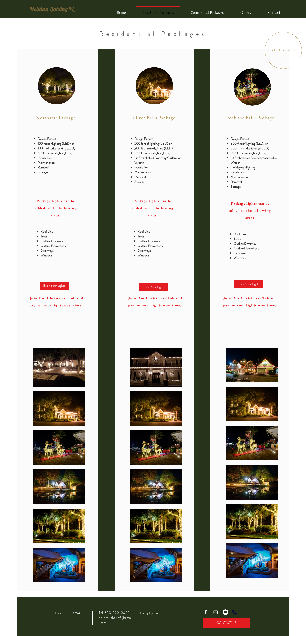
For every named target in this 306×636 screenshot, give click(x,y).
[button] (54, 285)
